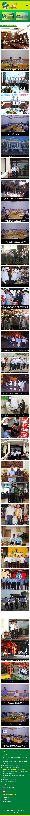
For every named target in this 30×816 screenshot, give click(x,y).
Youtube (8, 791)
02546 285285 (20, 765)
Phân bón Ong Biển (10, 787)
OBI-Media (21, 807)
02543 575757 (12, 765)
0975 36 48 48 (12, 779)
